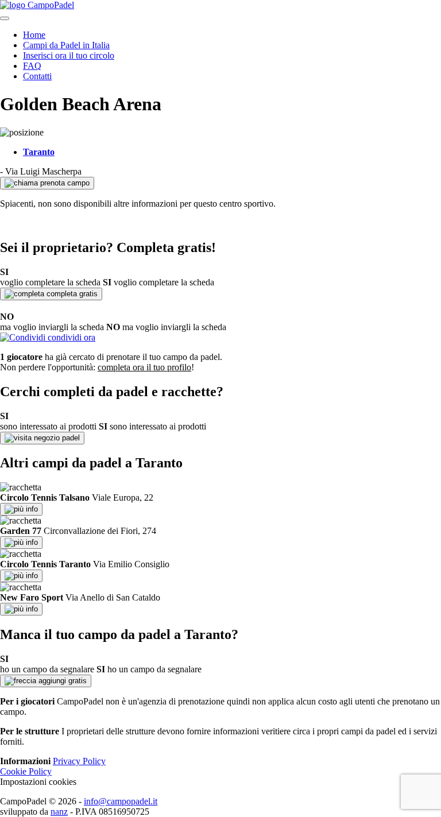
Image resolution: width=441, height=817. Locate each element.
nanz (59, 811)
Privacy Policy (79, 761)
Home (34, 35)
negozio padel (56, 437)
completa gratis (71, 293)
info (31, 509)
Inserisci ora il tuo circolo (68, 55)
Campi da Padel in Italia (66, 45)
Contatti (37, 76)
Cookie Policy (26, 771)
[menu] (4, 18)
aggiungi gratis (61, 680)
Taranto (39, 152)
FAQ (32, 66)
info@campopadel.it (120, 801)
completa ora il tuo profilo (144, 367)
